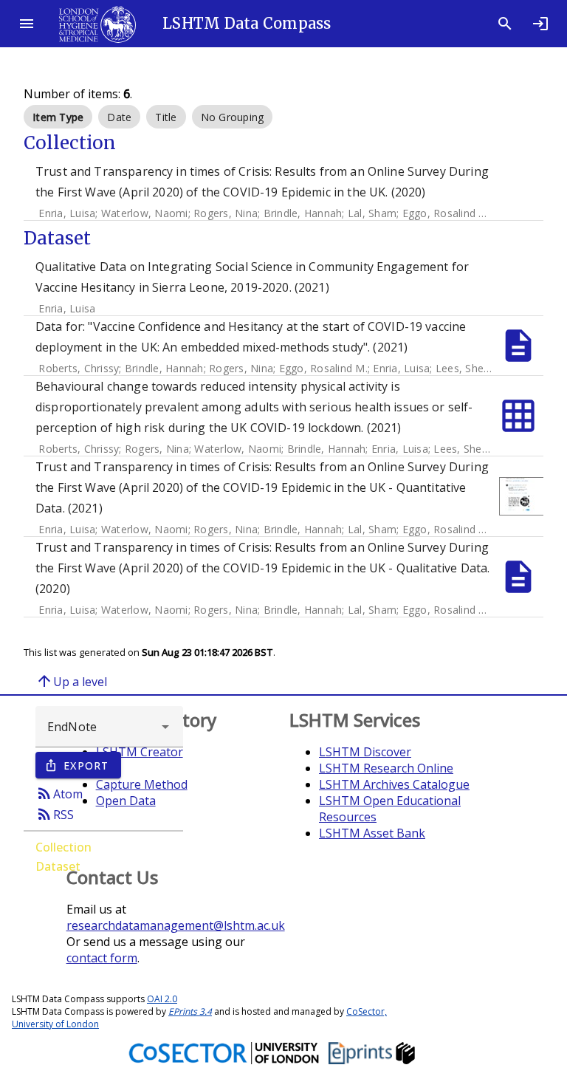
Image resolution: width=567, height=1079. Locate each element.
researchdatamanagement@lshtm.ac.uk (175, 925)
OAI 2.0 (162, 999)
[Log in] (540, 23)
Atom (59, 793)
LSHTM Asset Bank (372, 833)
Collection (63, 847)
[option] (58, 117)
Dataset (57, 866)
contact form (101, 958)
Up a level (71, 681)
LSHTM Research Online (386, 768)
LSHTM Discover (365, 752)
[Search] (505, 23)
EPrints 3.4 (190, 1011)
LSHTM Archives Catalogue (394, 784)
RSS (54, 814)
